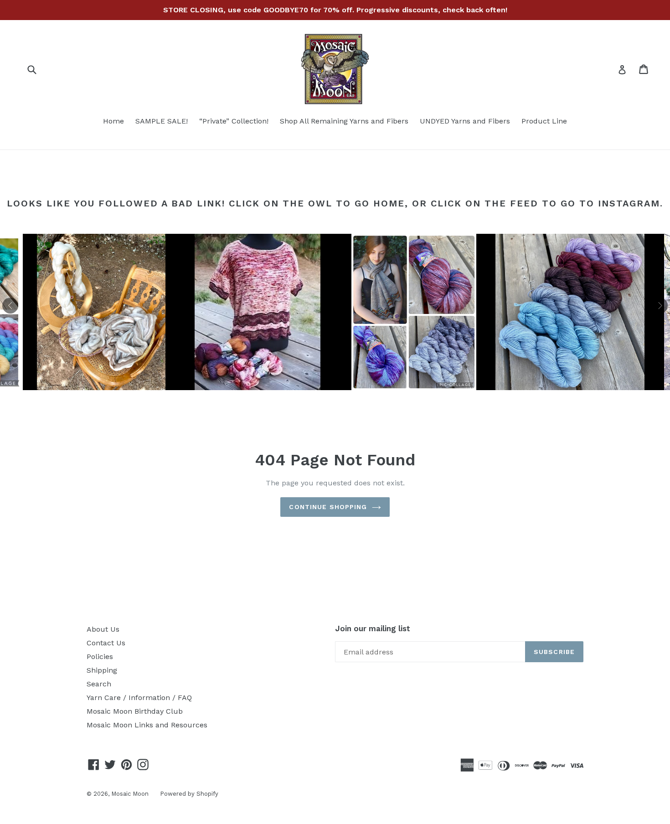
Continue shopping (328, 506)
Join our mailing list (372, 628)
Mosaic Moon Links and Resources (147, 725)
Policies (100, 656)
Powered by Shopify (189, 793)
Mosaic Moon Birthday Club (135, 711)
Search (99, 684)
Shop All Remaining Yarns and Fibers (344, 121)
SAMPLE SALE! (161, 121)
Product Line (544, 121)
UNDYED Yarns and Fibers (465, 121)
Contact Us (106, 643)
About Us (103, 629)
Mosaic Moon (130, 793)
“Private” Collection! (233, 121)
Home (113, 121)
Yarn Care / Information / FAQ (139, 697)
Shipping (102, 670)
